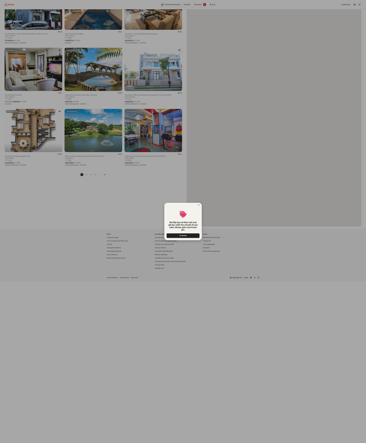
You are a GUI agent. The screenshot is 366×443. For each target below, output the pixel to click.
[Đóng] (198, 205)
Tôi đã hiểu (183, 236)
